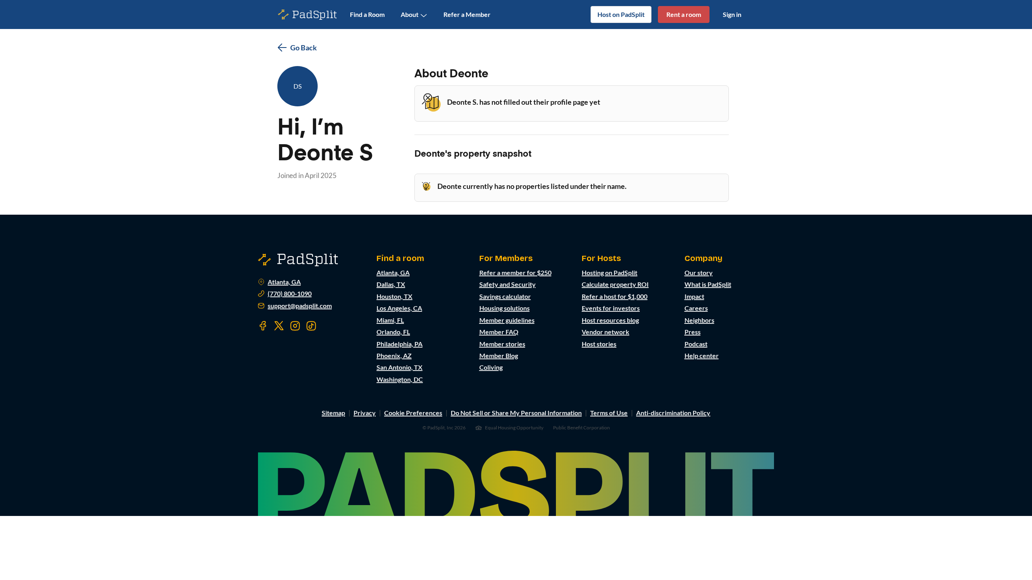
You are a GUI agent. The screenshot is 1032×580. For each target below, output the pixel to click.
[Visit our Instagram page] (295, 326)
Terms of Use (609, 412)
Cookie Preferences (413, 412)
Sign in (732, 14)
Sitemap (333, 412)
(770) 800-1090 (290, 293)
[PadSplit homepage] (307, 14)
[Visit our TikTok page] (311, 326)
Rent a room (683, 14)
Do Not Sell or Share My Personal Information (516, 412)
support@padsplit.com (300, 305)
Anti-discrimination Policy (673, 412)
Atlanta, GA (284, 282)
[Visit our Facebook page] (263, 326)
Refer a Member (467, 14)
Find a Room (367, 14)
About (409, 14)
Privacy (365, 412)
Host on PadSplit (621, 14)
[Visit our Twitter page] (279, 326)
